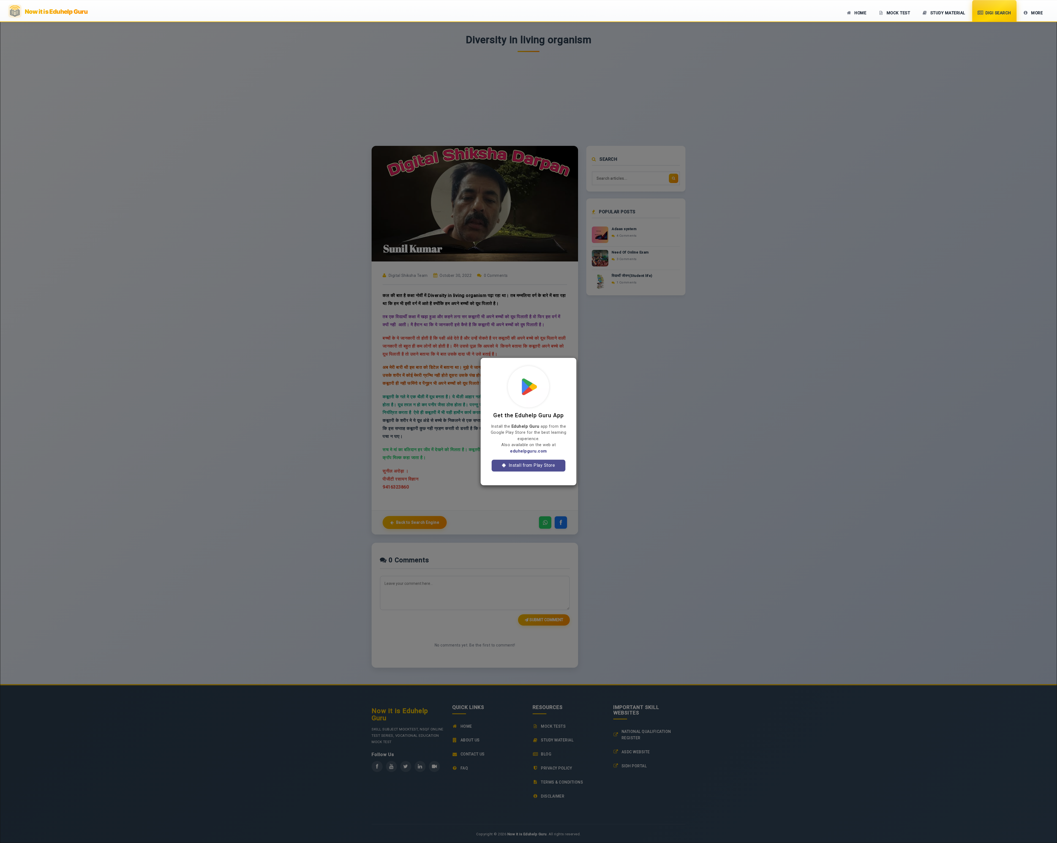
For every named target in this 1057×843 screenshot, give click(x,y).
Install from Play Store (531, 465)
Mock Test (897, 13)
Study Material (947, 13)
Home (860, 13)
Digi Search (997, 13)
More (1036, 13)
